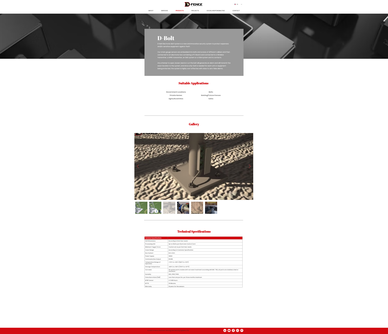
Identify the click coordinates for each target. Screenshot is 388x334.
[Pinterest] (241, 330)
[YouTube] (229, 330)
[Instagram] (237, 330)
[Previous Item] (138, 166)
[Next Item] (250, 166)
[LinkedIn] (224, 330)
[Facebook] (233, 330)
